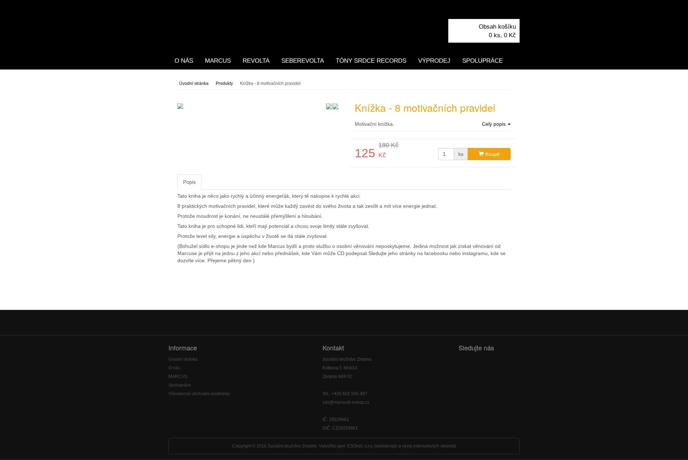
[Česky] (502, 10)
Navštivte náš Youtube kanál (485, 363)
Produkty (224, 83)
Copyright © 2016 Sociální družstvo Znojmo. (275, 446)
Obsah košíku (497, 26)
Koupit (492, 154)
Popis (189, 182)
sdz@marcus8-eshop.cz (345, 402)
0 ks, (502, 35)
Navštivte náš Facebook (467, 363)
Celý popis (494, 124)
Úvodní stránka (194, 83)
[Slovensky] (515, 10)
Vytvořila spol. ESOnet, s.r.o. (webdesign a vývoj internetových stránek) (387, 446)
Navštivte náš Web (502, 363)
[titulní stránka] (225, 25)
